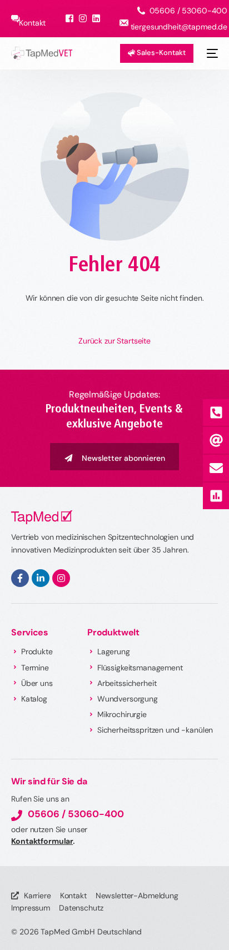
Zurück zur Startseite (114, 341)
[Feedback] (215, 496)
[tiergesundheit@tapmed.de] (215, 440)
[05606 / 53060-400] (215, 412)
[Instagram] (61, 578)
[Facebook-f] (20, 578)
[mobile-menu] (211, 53)
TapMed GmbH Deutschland (91, 932)
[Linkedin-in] (40, 578)
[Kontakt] (215, 468)
